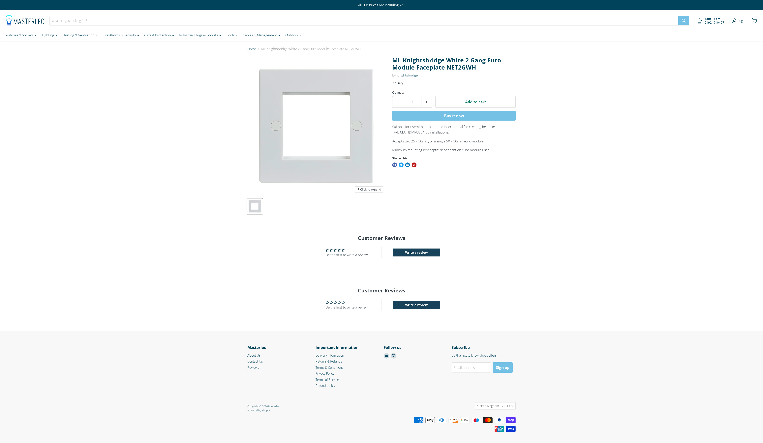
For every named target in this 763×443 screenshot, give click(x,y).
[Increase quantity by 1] (426, 102)
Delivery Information (330, 355)
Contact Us (255, 361)
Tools (230, 35)
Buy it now (454, 115)
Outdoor (292, 35)
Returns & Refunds (329, 361)
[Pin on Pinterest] (414, 164)
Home (252, 49)
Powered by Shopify (258, 410)
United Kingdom (493, 406)
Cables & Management (260, 35)
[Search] (683, 20)
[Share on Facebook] (394, 164)
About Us (253, 355)
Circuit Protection (158, 35)
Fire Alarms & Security (120, 35)
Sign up (502, 367)
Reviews (253, 367)
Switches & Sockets (19, 35)
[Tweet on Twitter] (401, 164)
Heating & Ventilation (78, 35)
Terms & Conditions (329, 367)
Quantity (398, 92)
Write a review (416, 252)
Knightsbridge (407, 75)
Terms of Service (327, 379)
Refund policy (325, 385)
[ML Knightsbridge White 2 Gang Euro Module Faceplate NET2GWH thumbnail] (255, 206)
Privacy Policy (325, 373)
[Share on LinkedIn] (407, 164)
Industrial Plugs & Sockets (199, 35)
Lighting (48, 35)
